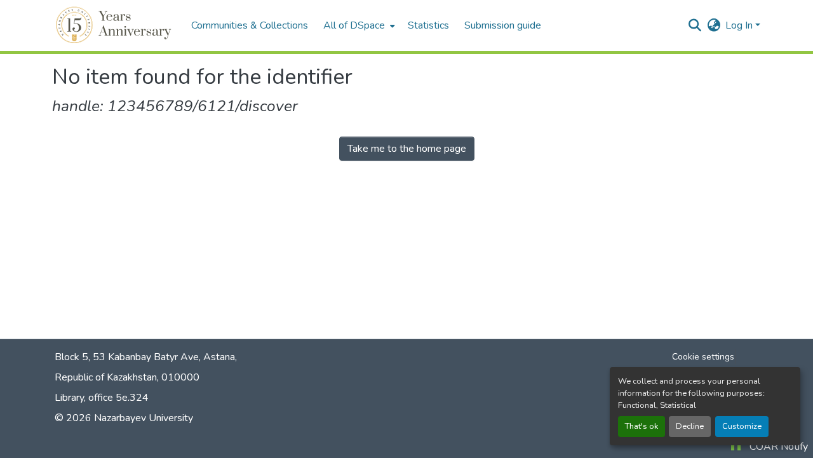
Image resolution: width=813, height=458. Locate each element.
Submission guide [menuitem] (502, 25)
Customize (742, 426)
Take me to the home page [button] (406, 149)
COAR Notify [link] (778, 447)
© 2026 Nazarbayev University (124, 418)
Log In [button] (740, 25)
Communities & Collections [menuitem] (249, 25)
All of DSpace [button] (354, 25)
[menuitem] (358, 25)
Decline (690, 426)
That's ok (641, 426)
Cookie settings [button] (703, 357)
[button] (115, 25)
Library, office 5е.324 (102, 398)
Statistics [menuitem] (428, 25)
